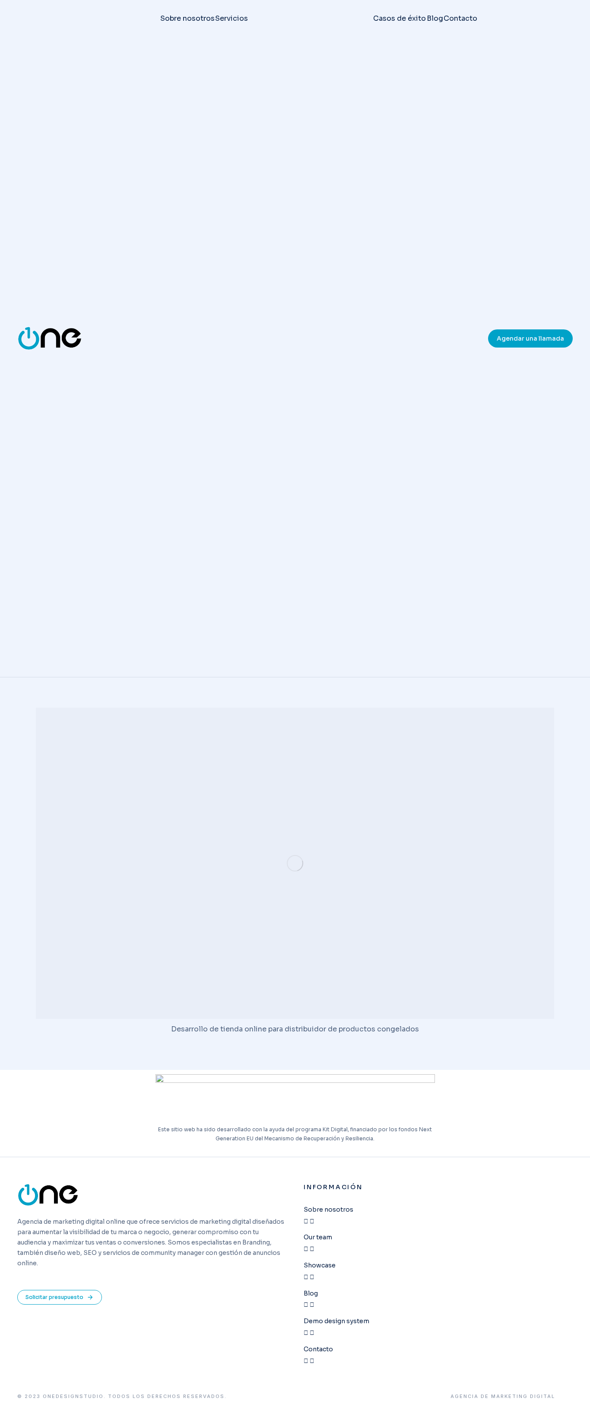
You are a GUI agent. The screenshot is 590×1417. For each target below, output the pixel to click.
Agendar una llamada (530, 338)
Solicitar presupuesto (54, 1297)
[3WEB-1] (295, 863)
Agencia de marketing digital (502, 1396)
